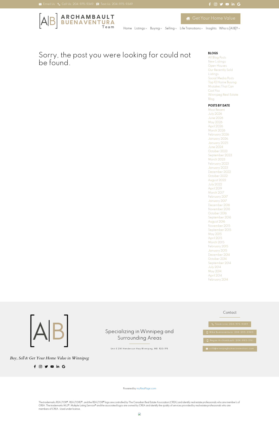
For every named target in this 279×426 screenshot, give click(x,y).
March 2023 (216, 159)
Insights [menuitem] (211, 28)
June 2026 (215, 118)
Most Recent (216, 109)
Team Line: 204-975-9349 (231, 324)
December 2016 (219, 205)
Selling (170, 28)
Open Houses (217, 65)
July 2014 (214, 267)
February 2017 (218, 196)
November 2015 (219, 225)
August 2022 (217, 180)
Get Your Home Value (213, 18)
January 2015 (217, 250)
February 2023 (218, 163)
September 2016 (219, 217)
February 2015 (218, 246)
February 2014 (218, 279)
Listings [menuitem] (139, 28)
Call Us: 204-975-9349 (77, 4)
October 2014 (217, 259)
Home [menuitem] (127, 28)
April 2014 (215, 275)
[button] (47, 4)
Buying (155, 28)
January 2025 (218, 143)
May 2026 (215, 122)
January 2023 (218, 167)
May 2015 (215, 234)
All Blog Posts (217, 57)
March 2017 (216, 192)
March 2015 (216, 242)
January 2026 (218, 138)
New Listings (217, 61)
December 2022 (219, 172)
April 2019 (215, 188)
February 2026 (218, 134)
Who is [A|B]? (228, 28)
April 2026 (215, 126)
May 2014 (215, 271)
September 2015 (219, 230)
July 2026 (215, 113)
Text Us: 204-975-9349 (117, 4)
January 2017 (217, 201)
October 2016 (217, 213)
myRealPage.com (146, 388)
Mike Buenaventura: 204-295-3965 (231, 332)
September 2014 (219, 263)
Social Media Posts (221, 78)
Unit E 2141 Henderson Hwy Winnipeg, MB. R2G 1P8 (139, 349)
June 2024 (215, 147)
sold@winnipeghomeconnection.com (231, 349)
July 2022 (215, 184)
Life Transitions (190, 28)
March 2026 (216, 130)
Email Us (49, 4)
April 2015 (215, 238)
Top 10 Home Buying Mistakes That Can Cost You (222, 86)
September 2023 (220, 155)
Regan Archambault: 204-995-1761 (231, 340)
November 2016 (219, 209)
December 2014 (219, 254)
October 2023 (218, 151)
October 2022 (218, 176)
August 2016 (216, 221)
